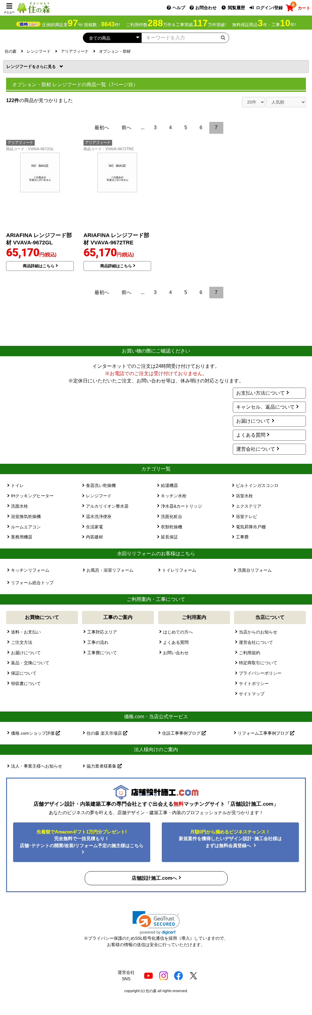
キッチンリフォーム (30, 570)
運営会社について (255, 449)
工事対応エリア (102, 632)
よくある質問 (250, 435)
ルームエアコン (26, 526)
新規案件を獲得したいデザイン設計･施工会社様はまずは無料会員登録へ (230, 838)
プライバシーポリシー (260, 673)
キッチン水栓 (173, 495)
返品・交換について (30, 662)
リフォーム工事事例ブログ (264, 733)
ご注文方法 (21, 642)
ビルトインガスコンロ (257, 485)
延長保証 (169, 536)
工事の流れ (97, 642)
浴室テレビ (246, 516)
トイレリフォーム (179, 570)
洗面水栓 (19, 506)
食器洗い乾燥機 (101, 485)
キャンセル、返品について (265, 407)
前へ (126, 127)
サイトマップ (251, 693)
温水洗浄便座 (99, 516)
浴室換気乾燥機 (26, 516)
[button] (156, 922)
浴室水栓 (244, 495)
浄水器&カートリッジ (181, 506)
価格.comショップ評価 (33, 733)
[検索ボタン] (223, 37)
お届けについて (253, 421)
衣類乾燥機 (171, 526)
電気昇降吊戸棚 (251, 526)
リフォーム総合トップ (32, 582)
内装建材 (94, 536)
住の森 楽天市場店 (105, 733)
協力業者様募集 (102, 766)
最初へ (101, 127)
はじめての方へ (178, 632)
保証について (24, 673)
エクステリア (248, 506)
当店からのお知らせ (258, 632)
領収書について (26, 683)
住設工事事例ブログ (182, 733)
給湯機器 (169, 485)
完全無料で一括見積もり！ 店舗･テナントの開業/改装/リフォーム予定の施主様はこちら (82, 838)
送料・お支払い (26, 632)
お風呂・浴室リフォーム (110, 570)
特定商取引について (258, 662)
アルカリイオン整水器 (107, 506)
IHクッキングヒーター (32, 495)
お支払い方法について (260, 393)
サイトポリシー (254, 683)
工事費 (242, 536)
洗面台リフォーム (255, 570)
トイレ (17, 485)
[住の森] (33, 7)
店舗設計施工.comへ (154, 878)
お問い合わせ (176, 652)
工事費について (102, 652)
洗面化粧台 (171, 516)
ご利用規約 (249, 652)
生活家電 (94, 526)
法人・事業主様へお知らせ (36, 766)
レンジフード (21, 66)
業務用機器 (21, 536)
